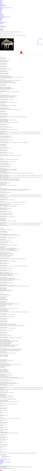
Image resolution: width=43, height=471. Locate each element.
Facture (1, 19)
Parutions (1, 20)
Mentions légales (9, 468)
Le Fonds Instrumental (2, 17)
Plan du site (1, 468)
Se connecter (1, 25)
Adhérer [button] (1, 0)
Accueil (1, 28)
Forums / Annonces (2, 3)
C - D (37, 40)
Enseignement (1, 8)
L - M (37, 42)
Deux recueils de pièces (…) (39, 44)
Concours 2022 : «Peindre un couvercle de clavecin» (5, 7)
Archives (1, 11)
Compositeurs (1, 463)
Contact (7, 468)
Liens (0, 21)
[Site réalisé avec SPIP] (1, 470)
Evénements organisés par (3, 5)
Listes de (1, 23)
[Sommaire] (0, 56)
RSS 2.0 (13, 468)
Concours (1, 12)
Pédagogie (1, 9)
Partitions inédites (2, 460)
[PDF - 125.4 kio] (21, 52)
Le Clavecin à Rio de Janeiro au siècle (4, 459)
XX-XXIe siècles (2, 29)
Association (1, 4)
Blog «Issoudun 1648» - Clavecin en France (5, 16)
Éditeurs (1, 462)
